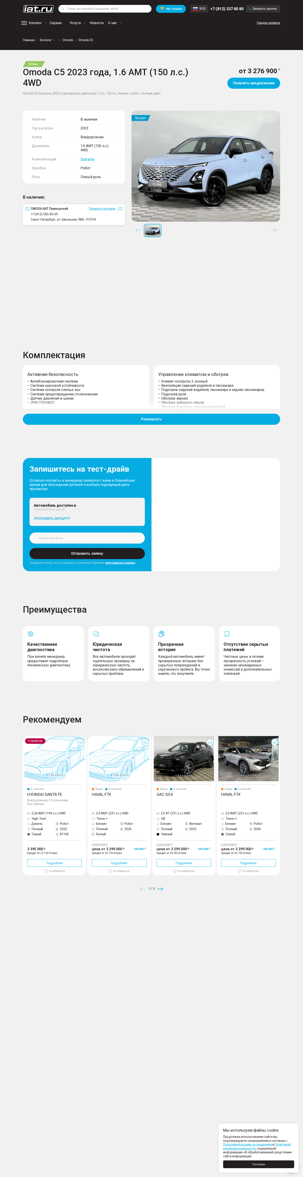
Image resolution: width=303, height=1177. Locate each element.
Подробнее (54, 863)
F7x (89, 738)
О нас (112, 23)
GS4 (155, 738)
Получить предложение (254, 83)
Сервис (56, 23)
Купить (203, 921)
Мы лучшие (171, 9)
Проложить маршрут (52, 518)
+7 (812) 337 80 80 (227, 8)
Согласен (258, 1164)
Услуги (75, 23)
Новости (97, 23)
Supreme (87, 159)
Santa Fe (29, 738)
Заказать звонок (264, 9)
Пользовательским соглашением (247, 1144)
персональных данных (120, 562)
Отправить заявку (87, 553)
